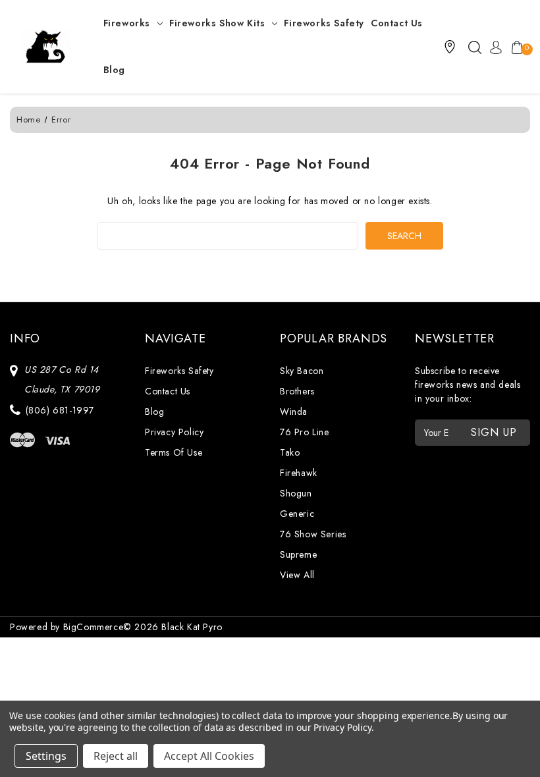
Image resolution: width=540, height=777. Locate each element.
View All (297, 574)
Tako (290, 452)
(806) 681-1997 (60, 410)
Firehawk (298, 472)
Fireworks (126, 23)
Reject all (116, 756)
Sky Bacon (301, 370)
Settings (46, 756)
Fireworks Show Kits (217, 23)
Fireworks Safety (324, 23)
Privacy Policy (174, 432)
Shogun (296, 493)
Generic (297, 513)
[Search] (474, 47)
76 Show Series (313, 534)
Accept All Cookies (209, 756)
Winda (294, 411)
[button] (449, 46)
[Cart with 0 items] (514, 47)
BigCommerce (93, 626)
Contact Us (397, 23)
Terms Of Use (173, 452)
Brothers (297, 391)
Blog (114, 69)
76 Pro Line (304, 432)
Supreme (298, 554)
